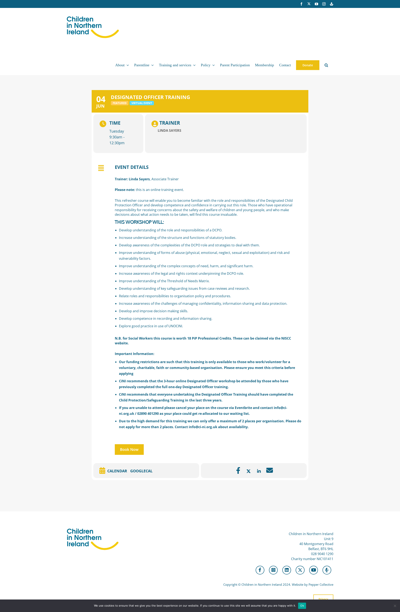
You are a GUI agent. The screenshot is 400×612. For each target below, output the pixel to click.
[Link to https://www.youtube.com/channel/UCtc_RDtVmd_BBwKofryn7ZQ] (313, 570)
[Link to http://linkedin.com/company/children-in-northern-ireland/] (286, 570)
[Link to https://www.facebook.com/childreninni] (260, 570)
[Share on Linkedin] (259, 471)
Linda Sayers (169, 130)
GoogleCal (141, 471)
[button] (326, 65)
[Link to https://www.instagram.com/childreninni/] (273, 570)
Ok (302, 605)
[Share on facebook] (238, 471)
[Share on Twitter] (248, 471)
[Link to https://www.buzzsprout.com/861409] (326, 570)
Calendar (117, 471)
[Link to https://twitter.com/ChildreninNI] (300, 570)
